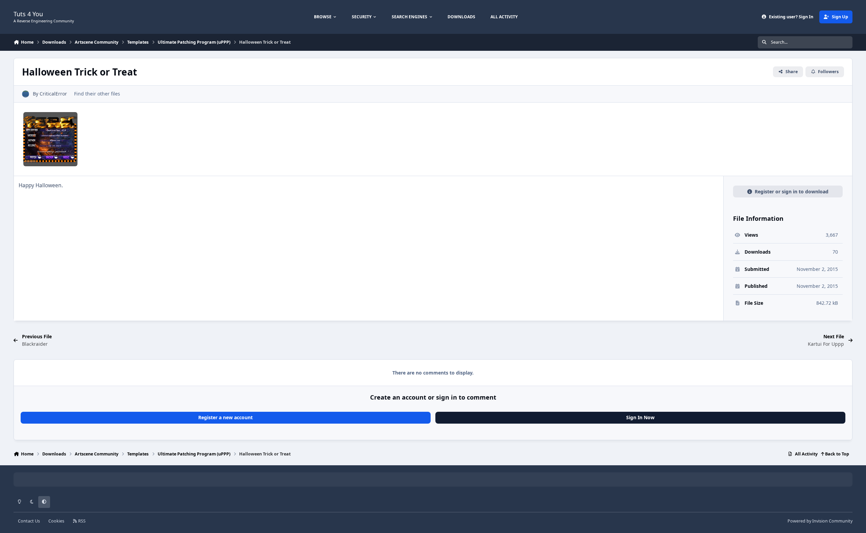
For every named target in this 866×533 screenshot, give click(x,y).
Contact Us (29, 521)
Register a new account (225, 417)
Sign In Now (640, 417)
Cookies (56, 521)
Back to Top (836, 454)
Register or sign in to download (791, 191)
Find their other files (97, 93)
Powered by (820, 521)
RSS (81, 521)
